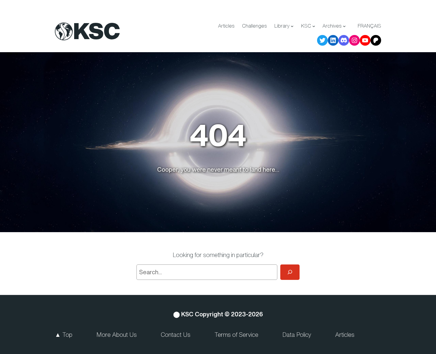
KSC (96, 31)
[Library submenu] (292, 26)
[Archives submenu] (344, 26)
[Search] (290, 272)
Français (369, 25)
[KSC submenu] (313, 26)
